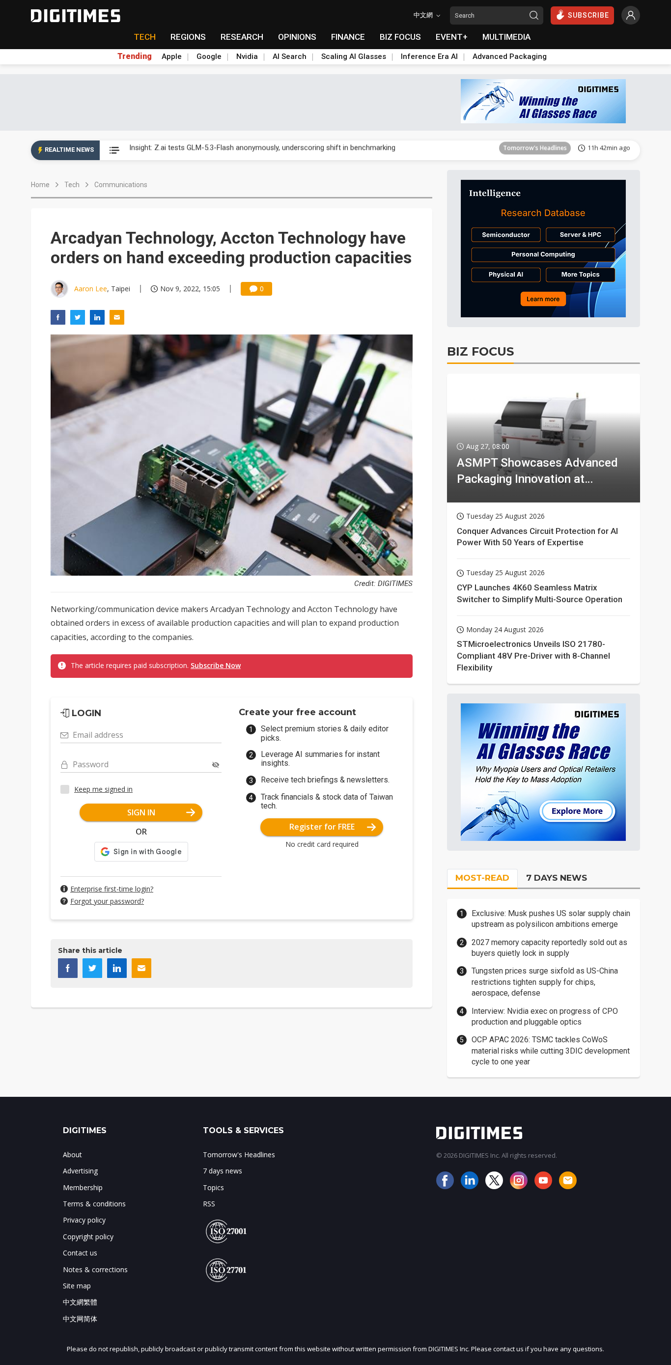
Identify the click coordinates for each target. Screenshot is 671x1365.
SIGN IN (141, 812)
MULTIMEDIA (506, 37)
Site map (77, 1285)
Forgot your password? (107, 901)
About (72, 1154)
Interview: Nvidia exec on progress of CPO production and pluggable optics (545, 1016)
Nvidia (247, 56)
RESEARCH (242, 37)
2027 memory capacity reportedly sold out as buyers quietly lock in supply (549, 948)
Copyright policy (88, 1236)
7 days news (222, 1170)
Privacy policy (84, 1220)
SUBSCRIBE (588, 15)
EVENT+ (452, 37)
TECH (145, 37)
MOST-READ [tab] (482, 878)
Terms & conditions (94, 1203)
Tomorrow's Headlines (535, 150)
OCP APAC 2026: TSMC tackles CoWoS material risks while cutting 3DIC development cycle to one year (551, 1050)
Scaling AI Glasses (353, 56)
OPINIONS (297, 37)
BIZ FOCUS (400, 37)
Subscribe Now (216, 665)
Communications (120, 185)
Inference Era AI (429, 56)
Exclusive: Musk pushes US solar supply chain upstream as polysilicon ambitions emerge (551, 919)
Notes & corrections (95, 1269)
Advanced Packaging (510, 56)
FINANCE (348, 37)
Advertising (80, 1170)
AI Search (290, 56)
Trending (134, 56)
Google (209, 56)
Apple (172, 56)
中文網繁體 (80, 1302)
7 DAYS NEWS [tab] (556, 878)
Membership (83, 1187)
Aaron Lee (90, 288)
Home (40, 185)
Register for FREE (322, 826)
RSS (209, 1203)
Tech (72, 185)
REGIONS (188, 37)
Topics (213, 1187)
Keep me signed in (103, 789)
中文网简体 (80, 1318)
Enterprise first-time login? (111, 888)
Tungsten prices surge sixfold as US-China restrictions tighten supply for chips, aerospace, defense (545, 982)
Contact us (80, 1252)
